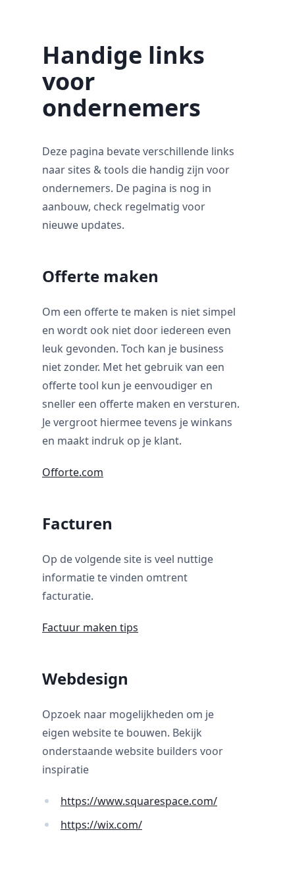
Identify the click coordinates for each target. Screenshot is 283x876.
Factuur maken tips (90, 627)
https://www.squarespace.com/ (139, 801)
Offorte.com (72, 472)
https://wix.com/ (101, 824)
